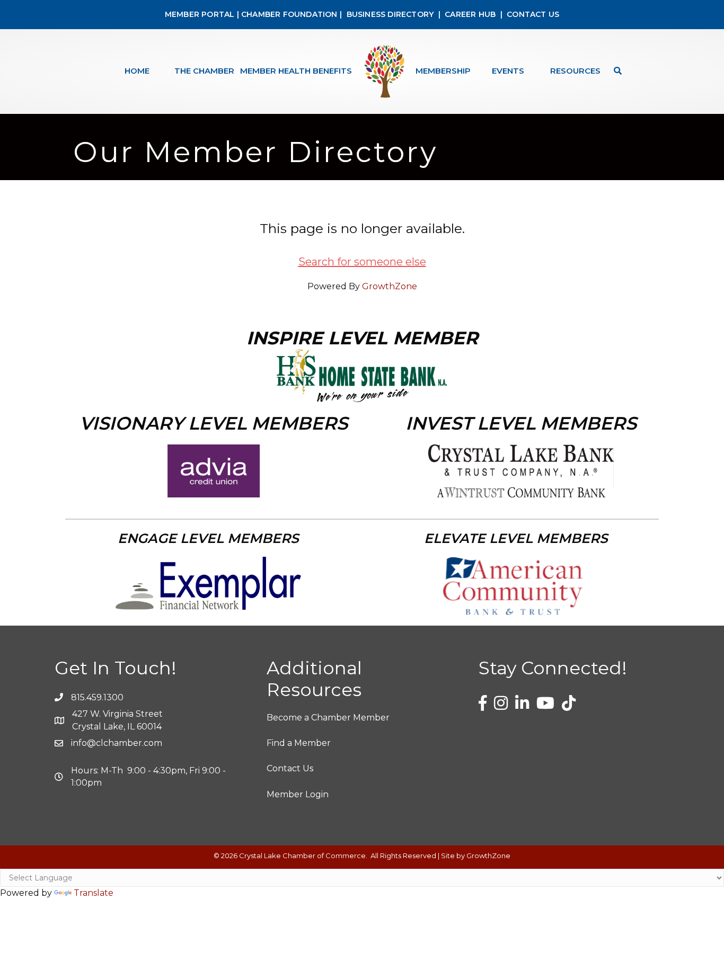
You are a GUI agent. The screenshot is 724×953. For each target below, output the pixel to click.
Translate (93, 893)
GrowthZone (389, 286)
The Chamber (204, 71)
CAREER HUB (470, 14)
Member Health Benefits (296, 71)
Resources (575, 71)
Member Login (298, 794)
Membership (443, 71)
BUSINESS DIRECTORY (389, 14)
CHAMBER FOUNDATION (289, 14)
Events (508, 71)
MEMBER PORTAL (200, 14)
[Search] (615, 71)
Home (137, 71)
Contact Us (290, 768)
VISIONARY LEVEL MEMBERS (214, 423)
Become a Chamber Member (328, 717)
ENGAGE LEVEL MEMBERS (208, 538)
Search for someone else (362, 261)
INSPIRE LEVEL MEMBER (362, 338)
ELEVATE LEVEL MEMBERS (516, 538)
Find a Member (299, 743)
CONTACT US (533, 14)
